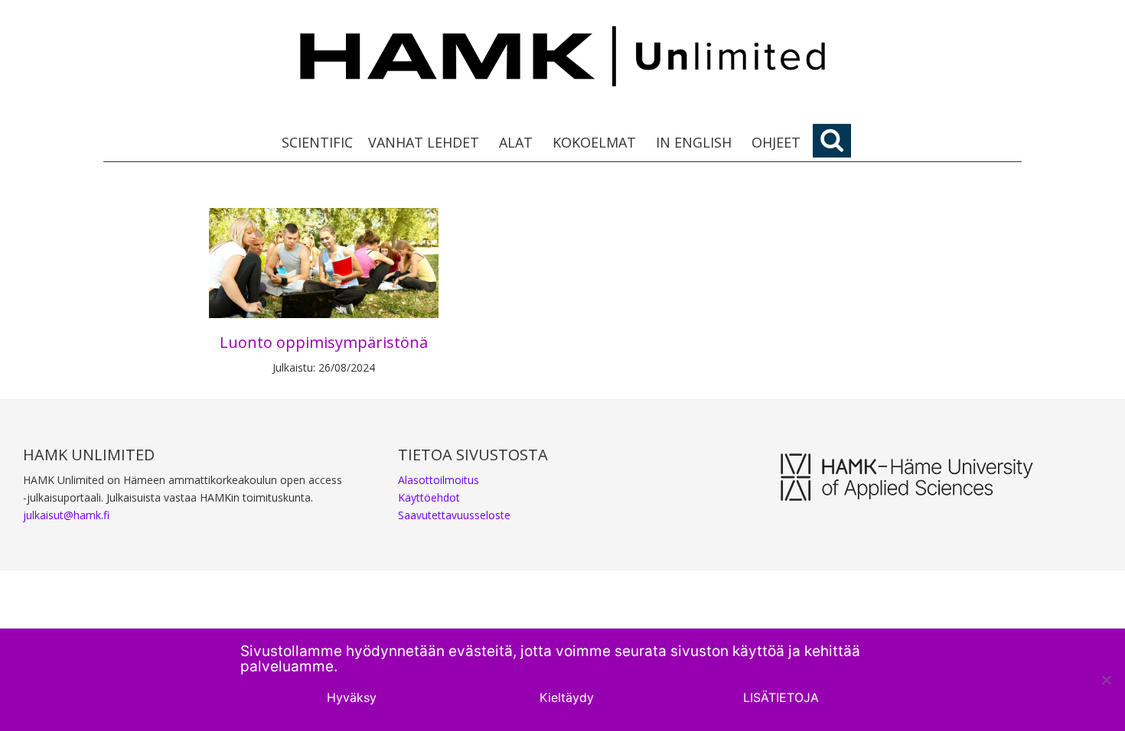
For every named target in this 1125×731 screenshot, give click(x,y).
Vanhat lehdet (423, 142)
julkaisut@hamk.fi (66, 515)
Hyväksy (352, 697)
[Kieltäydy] (1106, 679)
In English (694, 142)
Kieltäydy (567, 697)
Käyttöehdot (429, 497)
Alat (516, 142)
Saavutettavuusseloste (454, 515)
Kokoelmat (594, 142)
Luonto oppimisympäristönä (324, 342)
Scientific (317, 142)
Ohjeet (776, 142)
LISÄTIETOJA (781, 697)
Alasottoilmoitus (438, 480)
